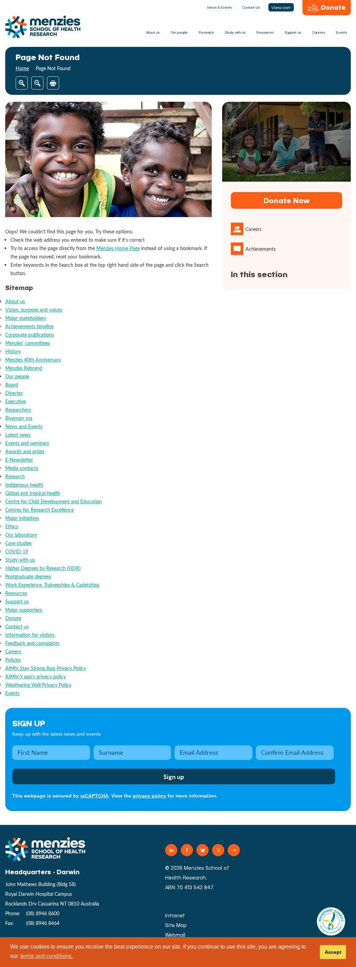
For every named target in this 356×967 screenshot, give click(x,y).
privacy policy (149, 796)
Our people (179, 32)
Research (206, 32)
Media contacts (21, 468)
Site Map (176, 925)
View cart (281, 7)
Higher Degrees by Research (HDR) (43, 568)
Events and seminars (27, 443)
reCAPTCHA (94, 796)
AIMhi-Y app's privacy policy (35, 676)
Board (11, 384)
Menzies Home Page (118, 248)
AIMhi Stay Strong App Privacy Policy (45, 668)
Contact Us (251, 7)
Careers (318, 32)
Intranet (175, 915)
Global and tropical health (32, 493)
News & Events (220, 7)
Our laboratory (21, 534)
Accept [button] (333, 952)
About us (153, 32)
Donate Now (286, 200)
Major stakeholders (25, 318)
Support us (293, 32)
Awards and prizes (24, 451)
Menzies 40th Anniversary (33, 359)
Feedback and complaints (32, 643)
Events (341, 32)
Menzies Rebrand (23, 368)
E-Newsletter (19, 459)
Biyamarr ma (18, 418)
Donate (333, 7)
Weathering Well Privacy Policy (38, 684)
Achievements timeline (29, 326)
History (13, 351)
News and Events (23, 426)
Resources (265, 32)
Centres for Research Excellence (39, 509)
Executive (15, 401)
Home (22, 68)
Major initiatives (22, 518)
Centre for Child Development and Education (53, 501)
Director (14, 393)
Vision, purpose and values (33, 309)
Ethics (11, 526)
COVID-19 (16, 551)
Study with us (235, 32)
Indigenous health (24, 484)
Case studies (18, 543)
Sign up (28, 723)
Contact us (17, 626)
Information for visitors (30, 634)
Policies (13, 659)
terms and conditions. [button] (47, 956)
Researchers (18, 409)
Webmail (175, 935)
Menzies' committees (27, 343)
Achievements (260, 249)
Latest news (18, 434)
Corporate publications (29, 334)
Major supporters (23, 609)
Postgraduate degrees (28, 576)
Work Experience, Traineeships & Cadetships (52, 584)
